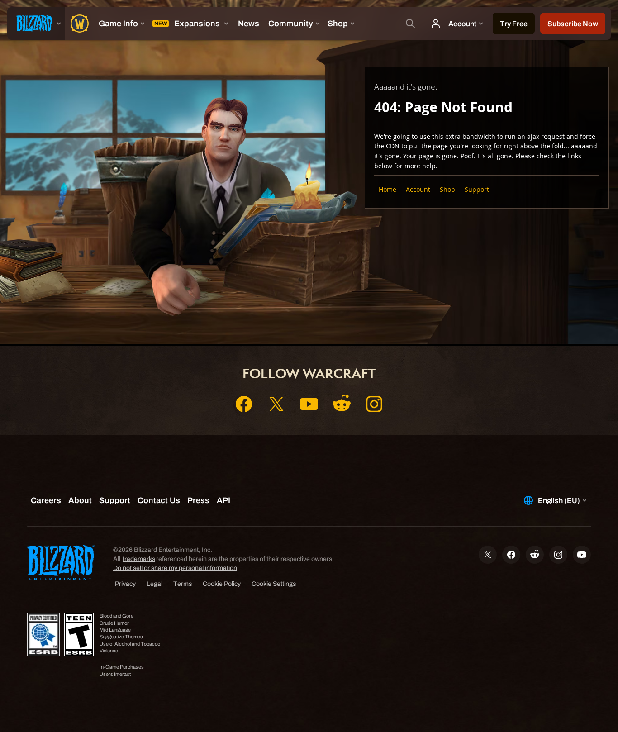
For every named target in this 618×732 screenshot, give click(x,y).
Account (418, 189)
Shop (447, 189)
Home (387, 189)
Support (477, 189)
